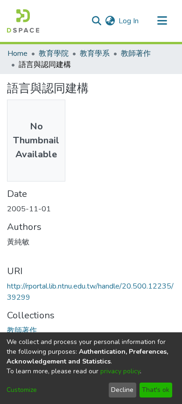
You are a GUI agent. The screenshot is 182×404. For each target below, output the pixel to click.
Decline (122, 389)
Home (17, 53)
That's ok (155, 389)
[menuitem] (110, 21)
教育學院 (54, 53)
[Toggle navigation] (162, 21)
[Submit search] (96, 21)
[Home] (23, 21)
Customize (22, 389)
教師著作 (136, 53)
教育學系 (95, 53)
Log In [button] (129, 21)
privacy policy (120, 371)
